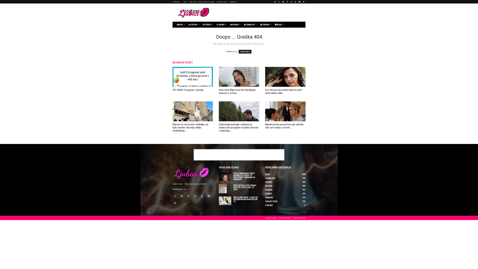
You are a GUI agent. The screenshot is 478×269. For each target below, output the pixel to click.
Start (185, 2)
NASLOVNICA (245, 52)
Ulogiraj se (233, 2)
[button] (275, 2)
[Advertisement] (260, 12)
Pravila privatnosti (299, 218)
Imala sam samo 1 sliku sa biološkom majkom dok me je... (245, 199)
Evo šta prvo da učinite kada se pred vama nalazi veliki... (283, 91)
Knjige (279, 25)
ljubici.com (191, 189)
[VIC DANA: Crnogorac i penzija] (193, 77)
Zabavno (265, 25)
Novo (181, 25)
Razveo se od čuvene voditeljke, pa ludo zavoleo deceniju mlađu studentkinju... (190, 127)
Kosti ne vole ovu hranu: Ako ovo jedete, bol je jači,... (244, 187)
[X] (291, 1)
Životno (194, 25)
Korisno (235, 25)
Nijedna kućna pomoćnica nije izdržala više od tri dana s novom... (284, 126)
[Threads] (303, 1)
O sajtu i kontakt (270, 218)
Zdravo (208, 25)
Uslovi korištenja (284, 218)
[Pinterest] (287, 1)
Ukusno (221, 25)
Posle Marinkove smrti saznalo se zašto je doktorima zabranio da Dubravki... (244, 176)
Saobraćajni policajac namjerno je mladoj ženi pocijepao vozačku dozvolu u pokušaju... (238, 127)
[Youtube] (299, 1)
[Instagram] (283, 1)
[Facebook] (279, 1)
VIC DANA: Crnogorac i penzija (188, 89)
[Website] (295, 1)
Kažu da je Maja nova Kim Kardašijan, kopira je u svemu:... (237, 91)
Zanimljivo (250, 25)
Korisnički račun (222, 2)
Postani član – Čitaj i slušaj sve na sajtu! (201, 2)
